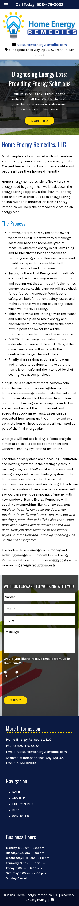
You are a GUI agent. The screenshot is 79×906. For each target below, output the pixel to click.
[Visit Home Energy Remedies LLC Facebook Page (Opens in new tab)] (52, 900)
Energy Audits (22, 804)
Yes (18, 676)
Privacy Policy (35, 900)
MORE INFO (39, 121)
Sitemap (67, 895)
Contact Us (20, 816)
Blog (16, 810)
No (6, 676)
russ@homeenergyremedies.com (41, 45)
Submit (15, 700)
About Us (18, 798)
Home (16, 792)
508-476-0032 (28, 746)
